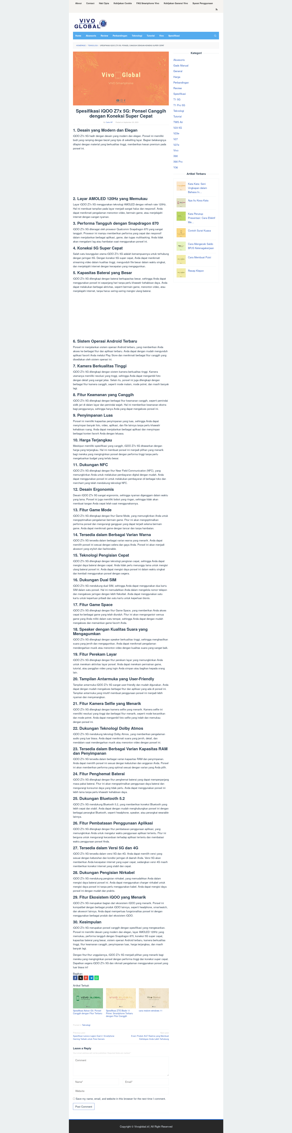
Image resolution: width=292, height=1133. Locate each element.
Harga (176, 76)
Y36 (175, 167)
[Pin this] (86, 978)
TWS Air (178, 122)
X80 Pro (177, 161)
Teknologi (86, 1024)
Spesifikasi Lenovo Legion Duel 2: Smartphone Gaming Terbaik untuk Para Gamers (93, 1036)
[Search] (215, 35)
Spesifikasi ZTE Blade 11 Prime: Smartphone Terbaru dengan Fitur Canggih (119, 1013)
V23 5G (177, 127)
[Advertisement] (121, 174)
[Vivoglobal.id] (90, 23)
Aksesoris (179, 60)
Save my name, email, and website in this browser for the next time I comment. (121, 1098)
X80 (175, 156)
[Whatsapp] (96, 978)
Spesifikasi (179, 94)
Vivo (175, 150)
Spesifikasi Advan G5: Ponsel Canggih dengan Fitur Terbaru (87, 1012)
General (177, 71)
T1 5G (176, 99)
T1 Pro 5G (179, 105)
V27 (175, 139)
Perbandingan (181, 82)
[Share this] (75, 978)
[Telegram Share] (91, 978)
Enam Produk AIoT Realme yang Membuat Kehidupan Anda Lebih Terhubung (150, 1036)
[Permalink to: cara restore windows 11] (154, 998)
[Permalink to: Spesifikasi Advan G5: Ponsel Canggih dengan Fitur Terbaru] (88, 998)
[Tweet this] (80, 978)
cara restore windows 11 (150, 1010)
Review (177, 88)
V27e (176, 144)
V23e (176, 133)
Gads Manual (180, 65)
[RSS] (216, 9)
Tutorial (177, 116)
